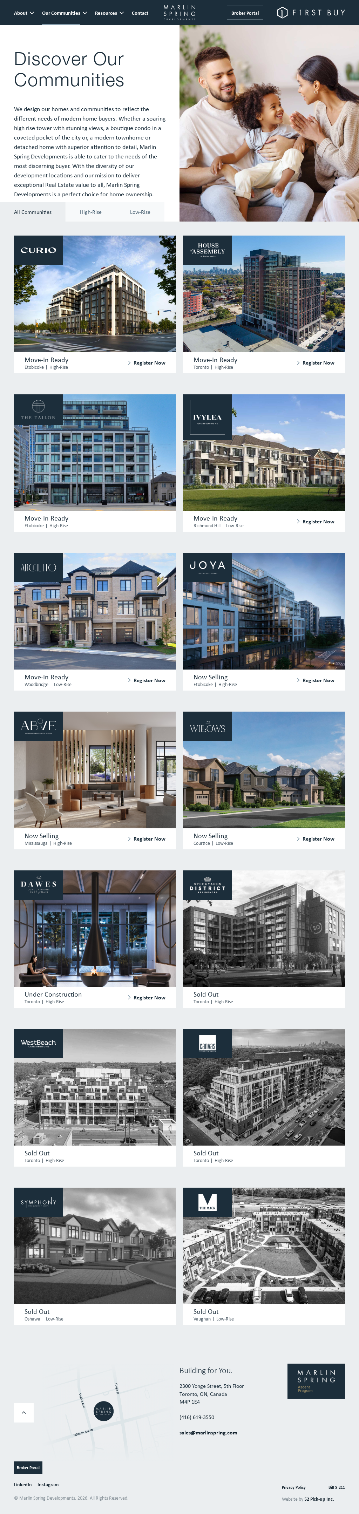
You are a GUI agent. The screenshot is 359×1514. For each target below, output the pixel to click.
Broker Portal (245, 12)
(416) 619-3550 (197, 1417)
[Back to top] (24, 1413)
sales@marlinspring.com (208, 1432)
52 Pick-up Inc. (319, 1498)
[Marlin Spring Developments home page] (179, 12)
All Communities (33, 212)
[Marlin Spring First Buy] (311, 13)
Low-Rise (140, 212)
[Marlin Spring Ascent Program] (316, 1380)
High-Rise (91, 212)
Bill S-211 (336, 1487)
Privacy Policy (294, 1487)
